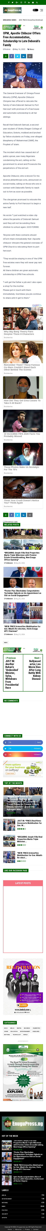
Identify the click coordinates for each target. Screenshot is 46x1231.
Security (5, 1214)
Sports (4, 1217)
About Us (18, 1229)
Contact (35, 1229)
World (25, 1034)
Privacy (27, 1229)
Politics (5, 1210)
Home (10, 1229)
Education (14, 1031)
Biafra (19, 1028)
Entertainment (25, 1031)
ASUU (6, 1028)
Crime (6, 1031)
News (32, 49)
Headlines (36, 1031)
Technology (17, 1034)
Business (27, 1028)
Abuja (12, 1028)
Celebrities (36, 1028)
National (7, 1034)
